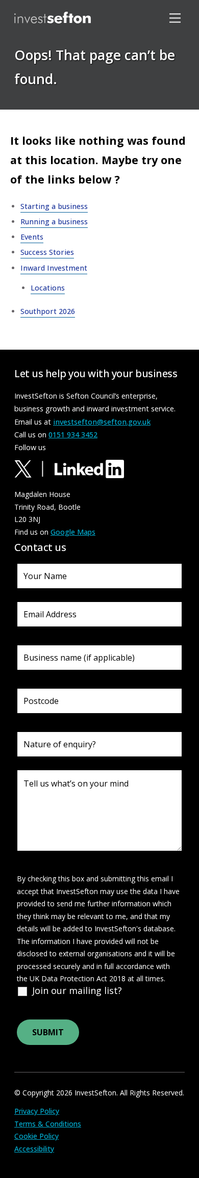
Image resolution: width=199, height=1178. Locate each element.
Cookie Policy (36, 1136)
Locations (45, 112)
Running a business (54, 221)
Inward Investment (53, 268)
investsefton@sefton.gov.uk (102, 422)
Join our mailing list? (77, 990)
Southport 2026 (47, 311)
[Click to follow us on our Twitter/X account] (33, 468)
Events (31, 237)
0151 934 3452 (72, 434)
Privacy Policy (36, 1111)
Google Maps (73, 532)
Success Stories (47, 252)
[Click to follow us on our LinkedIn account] (89, 468)
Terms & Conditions (47, 1124)
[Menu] (176, 18)
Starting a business (54, 206)
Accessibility (34, 1149)
